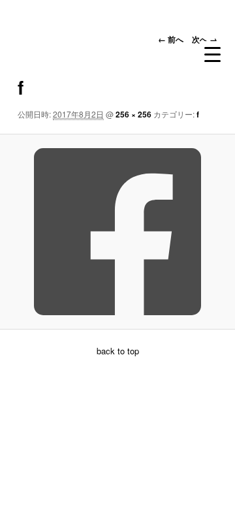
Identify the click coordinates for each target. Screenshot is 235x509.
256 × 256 (133, 114)
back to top (118, 351)
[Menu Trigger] (213, 54)
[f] (117, 231)
